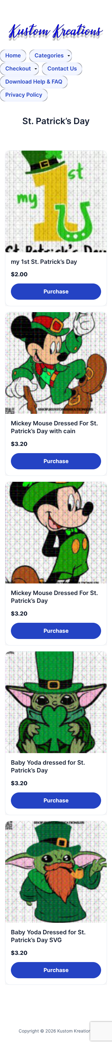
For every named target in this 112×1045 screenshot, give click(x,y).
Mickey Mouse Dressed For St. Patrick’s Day (54, 596)
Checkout (18, 68)
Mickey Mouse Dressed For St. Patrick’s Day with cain (54, 427)
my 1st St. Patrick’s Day (44, 261)
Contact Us (62, 68)
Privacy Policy (23, 95)
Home (13, 55)
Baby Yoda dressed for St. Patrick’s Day (48, 766)
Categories (49, 55)
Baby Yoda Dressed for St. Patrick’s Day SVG (48, 936)
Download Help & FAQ (33, 82)
